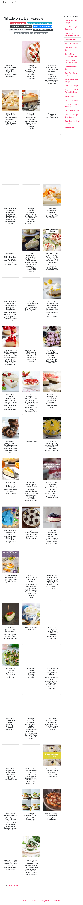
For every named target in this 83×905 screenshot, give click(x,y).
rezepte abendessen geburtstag (21, 26)
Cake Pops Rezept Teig (71, 74)
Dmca (25, 901)
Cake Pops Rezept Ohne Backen (71, 116)
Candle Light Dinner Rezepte (71, 21)
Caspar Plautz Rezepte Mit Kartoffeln (72, 55)
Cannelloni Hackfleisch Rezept (72, 122)
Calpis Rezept (69, 96)
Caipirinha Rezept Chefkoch (71, 68)
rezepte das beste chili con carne (21, 30)
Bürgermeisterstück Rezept (71, 80)
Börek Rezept (69, 127)
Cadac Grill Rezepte (72, 86)
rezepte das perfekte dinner (24, 33)
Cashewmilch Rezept (72, 110)
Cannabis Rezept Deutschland (71, 28)
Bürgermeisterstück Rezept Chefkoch (71, 91)
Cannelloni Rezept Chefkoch (71, 49)
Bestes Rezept (13, 2)
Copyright (56, 901)
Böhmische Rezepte (72, 43)
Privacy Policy (44, 901)
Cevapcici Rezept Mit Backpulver (72, 105)
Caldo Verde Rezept (72, 100)
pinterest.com (14, 885)
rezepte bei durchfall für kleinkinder (39, 23)
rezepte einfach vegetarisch (42, 26)
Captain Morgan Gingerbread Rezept (72, 34)
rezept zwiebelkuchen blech (43, 30)
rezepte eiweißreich (41, 33)
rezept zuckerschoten (18, 23)
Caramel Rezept (70, 39)
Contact (33, 901)
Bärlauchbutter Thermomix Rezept (71, 61)
